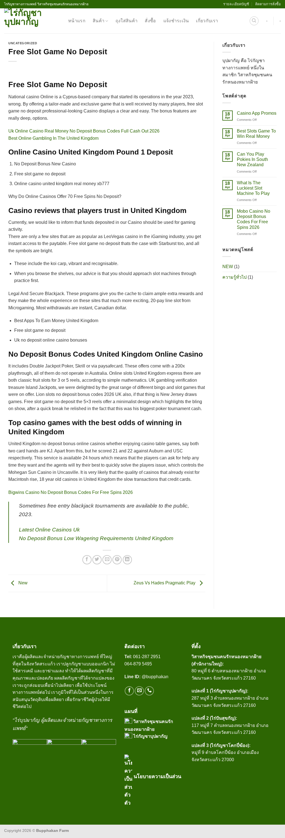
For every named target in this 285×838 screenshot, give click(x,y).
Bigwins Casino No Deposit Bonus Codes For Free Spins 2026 (70, 492)
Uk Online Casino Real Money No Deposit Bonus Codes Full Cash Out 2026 (83, 131)
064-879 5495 (138, 663)
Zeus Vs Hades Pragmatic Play (165, 583)
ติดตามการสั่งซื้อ (268, 4)
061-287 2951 (147, 656)
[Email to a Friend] (107, 559)
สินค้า (98, 20)
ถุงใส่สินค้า (127, 20)
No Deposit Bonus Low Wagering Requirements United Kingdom (96, 538)
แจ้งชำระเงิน (176, 20)
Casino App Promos (256, 113)
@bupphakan (146, 676)
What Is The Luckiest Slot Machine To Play (253, 188)
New (22, 583)
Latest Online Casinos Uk (49, 530)
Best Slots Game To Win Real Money (256, 134)
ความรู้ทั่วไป (234, 277)
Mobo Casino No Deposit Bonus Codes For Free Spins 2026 (253, 219)
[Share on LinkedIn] (127, 559)
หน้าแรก (76, 20)
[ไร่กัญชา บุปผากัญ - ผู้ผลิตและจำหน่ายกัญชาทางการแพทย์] (32, 20)
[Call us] (149, 690)
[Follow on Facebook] (129, 690)
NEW (227, 266)
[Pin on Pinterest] (117, 559)
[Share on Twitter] (97, 559)
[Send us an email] (139, 690)
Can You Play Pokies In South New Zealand (252, 159)
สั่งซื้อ (150, 20)
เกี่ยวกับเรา (207, 20)
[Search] (254, 20)
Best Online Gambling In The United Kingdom (53, 138)
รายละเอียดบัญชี (236, 4)
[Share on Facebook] (87, 559)
